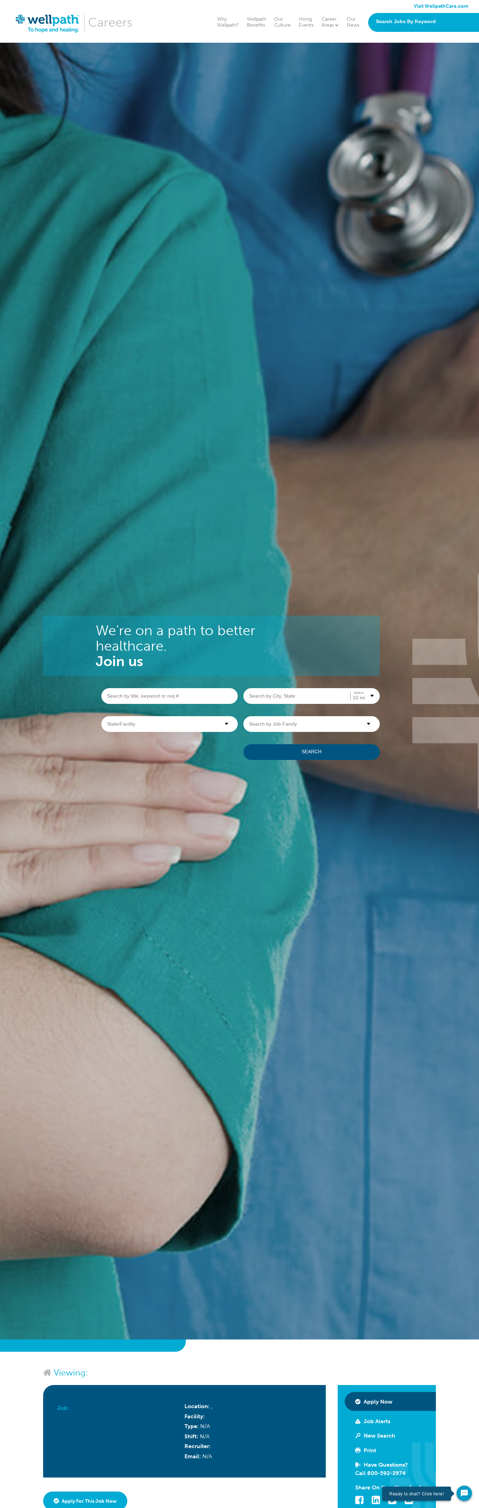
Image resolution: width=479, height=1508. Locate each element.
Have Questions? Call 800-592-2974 (381, 1468)
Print (369, 1450)
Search (312, 751)
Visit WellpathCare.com (441, 6)
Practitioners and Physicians (400, 71)
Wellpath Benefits (256, 22)
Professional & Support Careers (403, 81)
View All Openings (389, 109)
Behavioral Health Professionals (404, 62)
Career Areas (329, 22)
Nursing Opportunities (394, 52)
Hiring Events (306, 22)
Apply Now (377, 1401)
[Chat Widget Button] (464, 1493)
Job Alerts (376, 1421)
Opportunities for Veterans (399, 90)
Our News (353, 22)
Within (359, 693)
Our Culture (282, 22)
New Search (378, 1435)
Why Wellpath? (228, 22)
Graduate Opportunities (395, 100)
